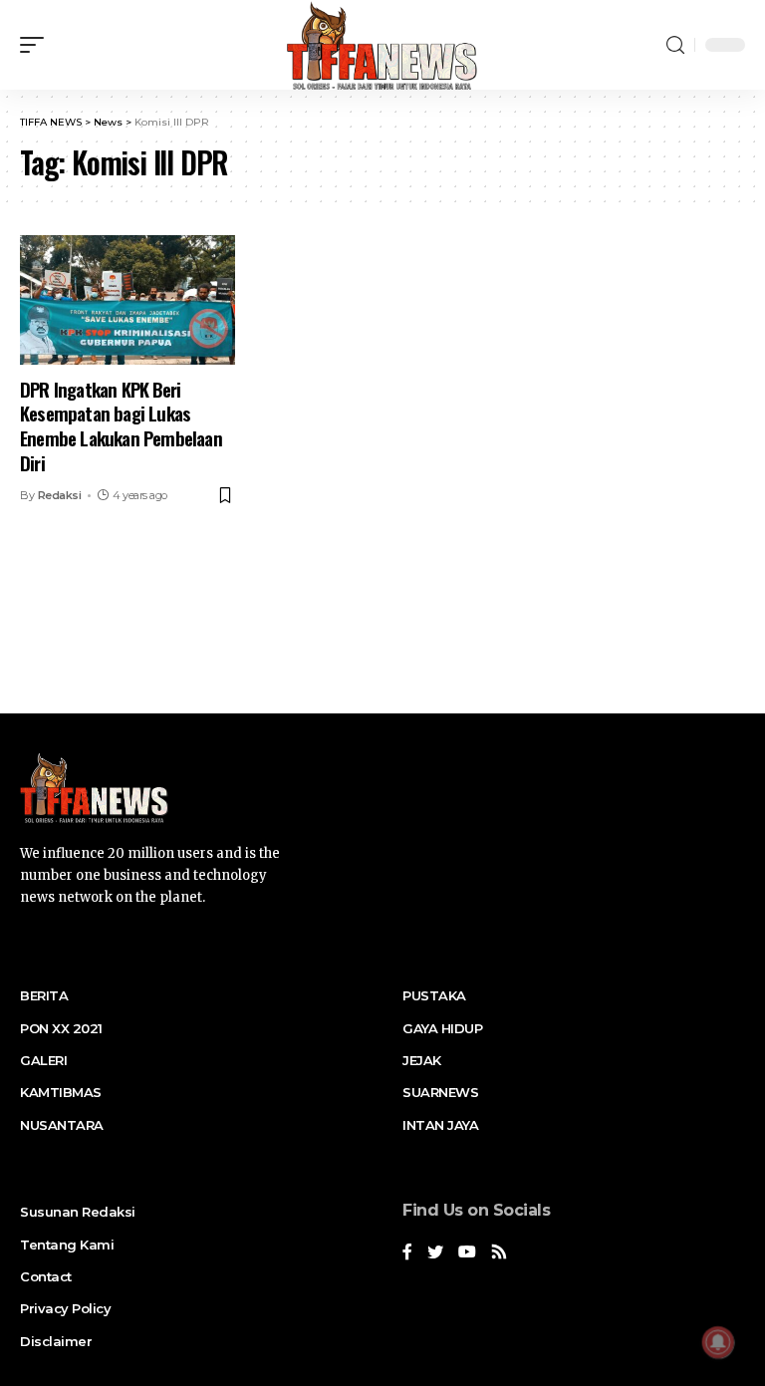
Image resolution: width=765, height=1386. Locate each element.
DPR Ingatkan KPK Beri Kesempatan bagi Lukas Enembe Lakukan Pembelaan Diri (121, 425)
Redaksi (60, 495)
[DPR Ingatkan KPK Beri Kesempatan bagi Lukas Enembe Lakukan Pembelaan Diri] (127, 300)
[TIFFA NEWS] (383, 45)
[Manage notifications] (718, 1342)
